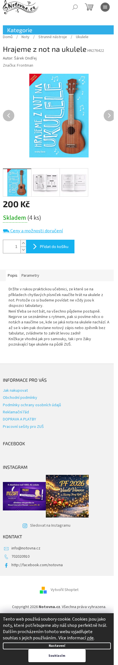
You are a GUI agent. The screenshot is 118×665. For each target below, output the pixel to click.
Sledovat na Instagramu (50, 525)
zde (90, 638)
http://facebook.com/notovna (37, 565)
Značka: (18, 65)
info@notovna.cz (25, 548)
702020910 (20, 556)
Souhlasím (56, 655)
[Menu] (105, 7)
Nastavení (57, 645)
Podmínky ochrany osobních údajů (32, 405)
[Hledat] (75, 7)
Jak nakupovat (15, 390)
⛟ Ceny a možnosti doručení (33, 231)
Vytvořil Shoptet (64, 590)
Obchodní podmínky (20, 398)
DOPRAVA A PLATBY (19, 419)
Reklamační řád (16, 412)
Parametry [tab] (30, 275)
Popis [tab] (12, 275)
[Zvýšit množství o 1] (23, 243)
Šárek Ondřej (25, 58)
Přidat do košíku (54, 246)
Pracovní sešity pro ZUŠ (23, 427)
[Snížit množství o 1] (23, 250)
